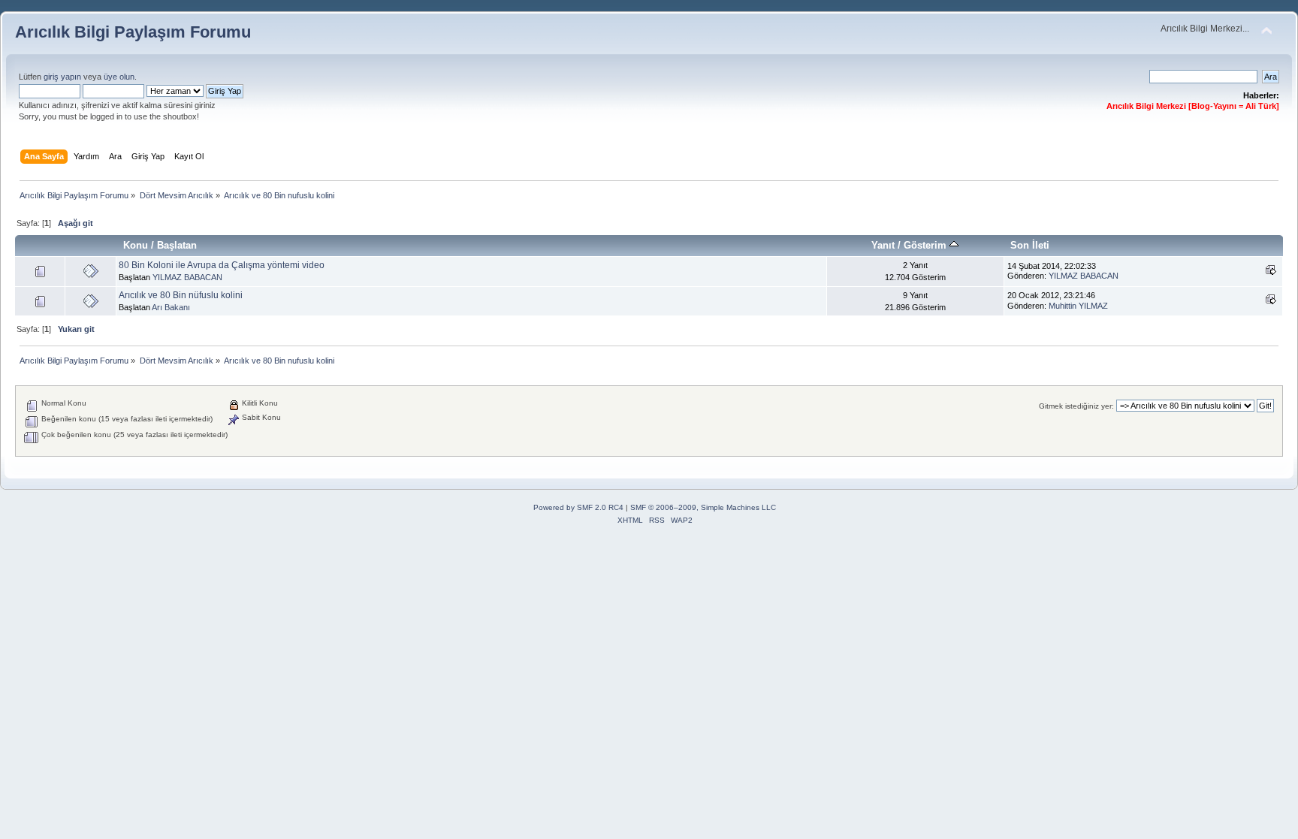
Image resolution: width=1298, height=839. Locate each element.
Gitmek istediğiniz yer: (1076, 406)
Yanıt (883, 245)
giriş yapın (62, 76)
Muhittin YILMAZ (1078, 305)
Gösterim (926, 245)
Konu (135, 245)
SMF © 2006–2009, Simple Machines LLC (703, 507)
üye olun (119, 76)
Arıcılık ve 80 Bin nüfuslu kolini (181, 295)
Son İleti (1029, 245)
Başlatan (177, 245)
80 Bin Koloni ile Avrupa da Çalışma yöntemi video (221, 265)
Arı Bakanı (171, 307)
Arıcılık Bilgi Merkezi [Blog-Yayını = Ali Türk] (1192, 105)
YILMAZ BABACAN (187, 277)
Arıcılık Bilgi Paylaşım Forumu (133, 32)
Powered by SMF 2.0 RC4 (578, 507)
